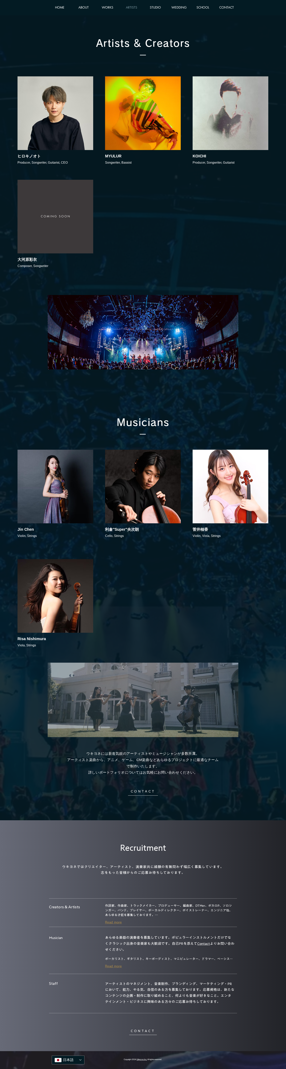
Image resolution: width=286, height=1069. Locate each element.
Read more (113, 922)
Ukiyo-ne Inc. (142, 1059)
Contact (203, 943)
